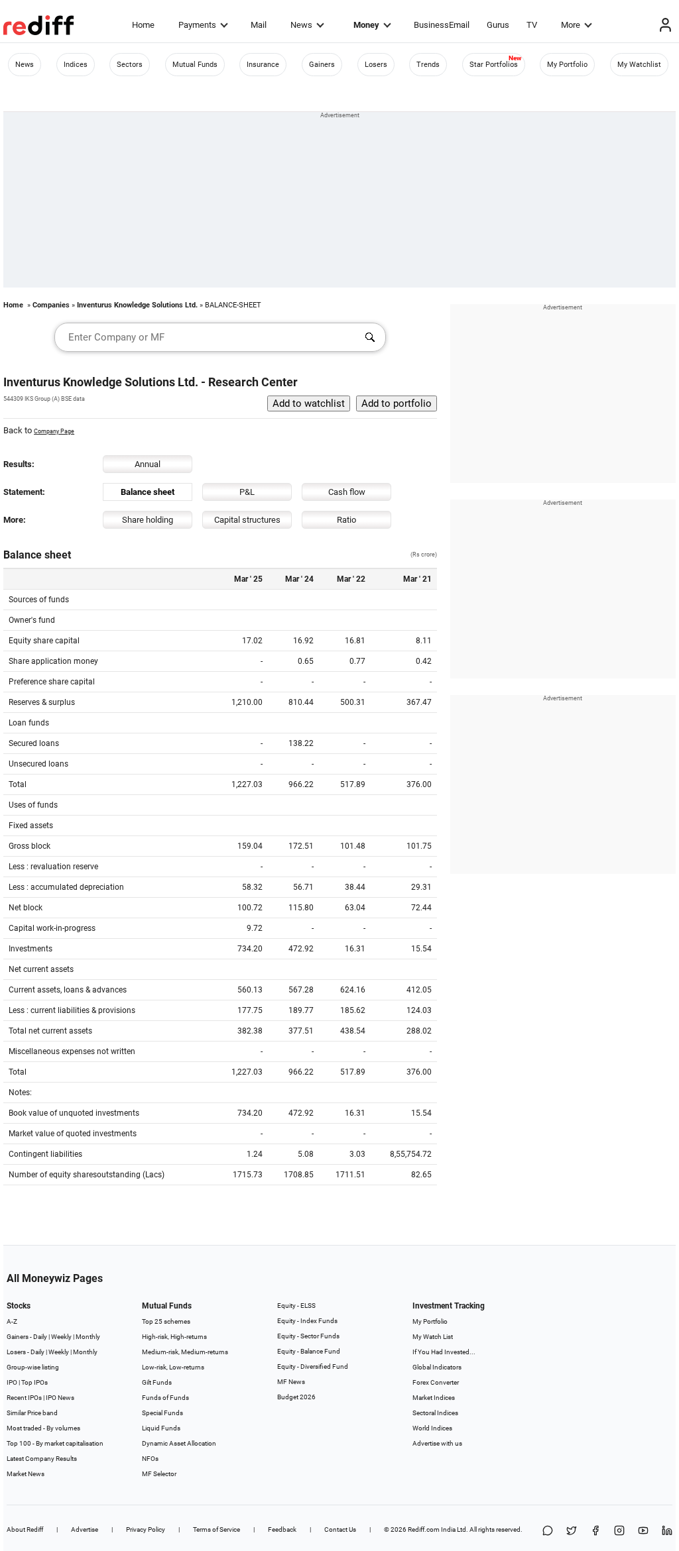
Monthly (88, 1336)
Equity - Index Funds (307, 1320)
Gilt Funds (157, 1382)
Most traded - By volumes (43, 1428)
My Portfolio (567, 64)
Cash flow (346, 492)
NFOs (150, 1458)
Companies (51, 305)
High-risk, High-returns (174, 1336)
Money (366, 25)
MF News (291, 1381)
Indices (76, 64)
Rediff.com (424, 1529)
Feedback (282, 1529)
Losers (376, 64)
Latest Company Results (42, 1458)
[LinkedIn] (667, 1531)
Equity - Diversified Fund (312, 1366)
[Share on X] (571, 1531)
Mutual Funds (194, 64)
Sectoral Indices (435, 1413)
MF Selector (159, 1474)
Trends (428, 64)
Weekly (61, 1336)
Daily (40, 1336)
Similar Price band (32, 1413)
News (301, 25)
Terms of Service (216, 1529)
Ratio (346, 520)
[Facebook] (595, 1531)
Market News (25, 1474)
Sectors (130, 64)
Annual (147, 464)
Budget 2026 (296, 1397)
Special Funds (162, 1413)
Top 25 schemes (166, 1321)
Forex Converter (435, 1382)
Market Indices (433, 1397)
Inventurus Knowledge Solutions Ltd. (137, 305)
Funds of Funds (165, 1397)
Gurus (498, 25)
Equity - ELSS (296, 1305)
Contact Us (340, 1529)
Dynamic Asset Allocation (179, 1443)
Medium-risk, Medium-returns (185, 1352)
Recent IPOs (24, 1397)
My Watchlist (639, 64)
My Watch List (432, 1336)
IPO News (60, 1397)
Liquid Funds (161, 1428)
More (570, 25)
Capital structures (247, 520)
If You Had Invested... (443, 1352)
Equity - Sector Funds (308, 1336)
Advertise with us (437, 1443)
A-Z (12, 1321)
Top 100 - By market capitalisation (55, 1443)
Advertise (84, 1529)
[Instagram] (619, 1531)
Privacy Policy (145, 1529)
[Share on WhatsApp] (547, 1531)
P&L (247, 492)
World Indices (432, 1428)
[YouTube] (643, 1531)
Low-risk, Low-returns (173, 1367)
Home (143, 25)
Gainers (322, 64)
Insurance (263, 64)
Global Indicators (437, 1367)
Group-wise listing (33, 1367)
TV (531, 25)
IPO (12, 1382)
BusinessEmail (441, 25)
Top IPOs (34, 1382)
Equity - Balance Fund (308, 1351)
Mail (259, 25)
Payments (197, 25)
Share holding (147, 520)
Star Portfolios (493, 64)
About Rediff (25, 1529)
